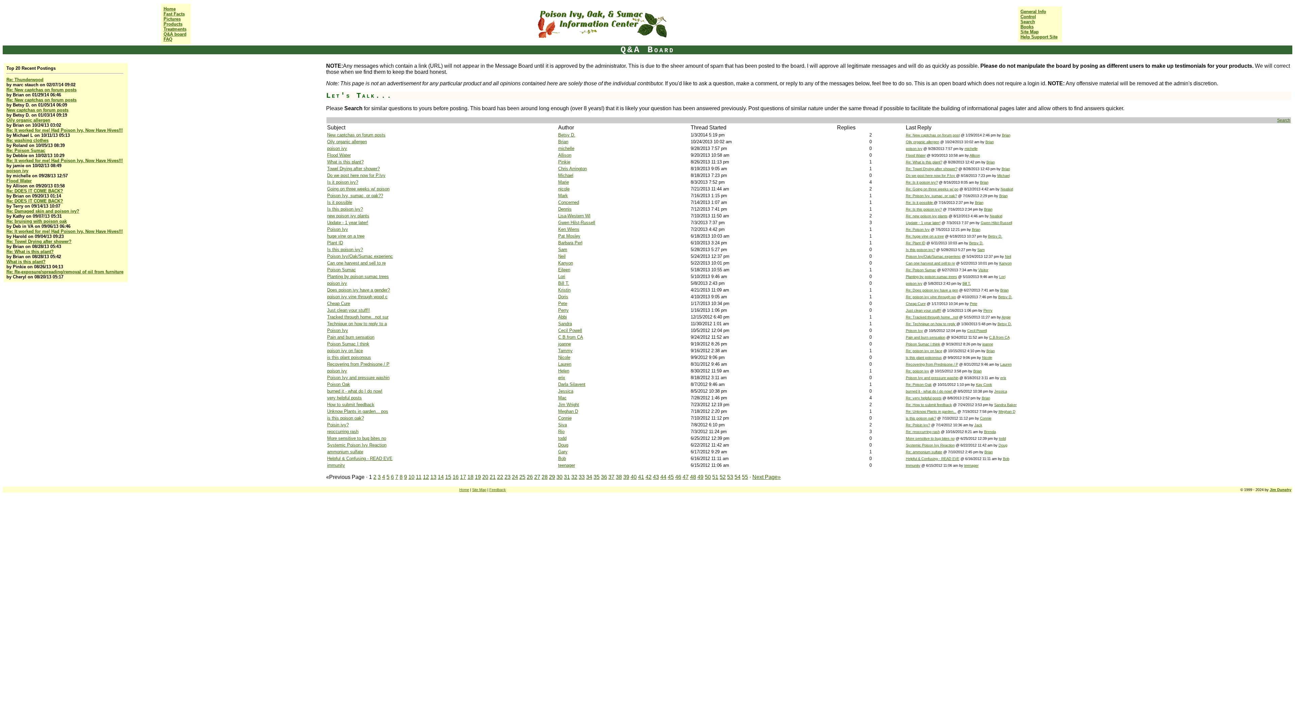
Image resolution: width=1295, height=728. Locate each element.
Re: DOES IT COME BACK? (34, 190)
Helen (563, 370)
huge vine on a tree (346, 236)
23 (508, 477)
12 (426, 477)
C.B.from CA (570, 337)
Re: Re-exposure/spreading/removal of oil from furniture (64, 271)
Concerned (568, 202)
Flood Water (19, 180)
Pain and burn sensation (350, 337)
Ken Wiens (568, 229)
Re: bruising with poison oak (36, 221)
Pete (562, 303)
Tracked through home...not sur (357, 317)
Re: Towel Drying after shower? (38, 241)
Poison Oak (338, 384)
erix (561, 377)
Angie (1006, 317)
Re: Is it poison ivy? (922, 182)
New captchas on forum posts (37, 110)
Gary (563, 451)
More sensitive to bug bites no (356, 438)
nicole (564, 188)
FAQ (168, 39)
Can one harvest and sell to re (356, 263)
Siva (562, 424)
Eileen (564, 269)
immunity (336, 465)
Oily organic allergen (28, 120)
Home (170, 8)
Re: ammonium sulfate (924, 452)
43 (656, 477)
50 (708, 477)
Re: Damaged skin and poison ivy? (42, 211)
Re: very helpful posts (924, 398)
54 (738, 477)
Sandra (565, 323)
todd (562, 438)
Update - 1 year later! (347, 222)
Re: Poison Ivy (918, 230)
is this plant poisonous (349, 357)
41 (641, 477)
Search (1027, 21)
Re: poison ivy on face (924, 351)
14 (441, 477)
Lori (561, 276)
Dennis (565, 209)
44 (663, 477)
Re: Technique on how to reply (931, 324)
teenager (566, 465)
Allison (564, 155)
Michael (565, 175)
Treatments (175, 29)
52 (723, 477)
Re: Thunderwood (25, 79)
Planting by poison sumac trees (358, 276)
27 (537, 477)
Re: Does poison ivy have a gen (932, 290)
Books (1027, 26)
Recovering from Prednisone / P (358, 364)
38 (619, 477)
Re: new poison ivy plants (927, 216)
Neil (562, 256)
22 (500, 477)
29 (552, 477)
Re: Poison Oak (919, 385)
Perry (563, 310)
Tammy (565, 350)
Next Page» (766, 477)
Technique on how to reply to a (357, 323)
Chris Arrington (572, 168)
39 (626, 477)
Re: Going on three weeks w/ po (932, 189)
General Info (1033, 11)
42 (648, 477)
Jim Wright (568, 404)
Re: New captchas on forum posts (41, 89)
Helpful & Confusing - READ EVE (360, 458)
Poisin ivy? (338, 424)
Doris (563, 296)
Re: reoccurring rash (923, 432)
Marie (563, 182)
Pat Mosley (569, 236)
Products (173, 24)
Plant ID (335, 242)
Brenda (990, 432)
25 (522, 477)
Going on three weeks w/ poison (358, 188)
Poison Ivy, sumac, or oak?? (355, 195)
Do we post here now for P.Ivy (356, 175)
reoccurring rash (342, 431)
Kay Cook (984, 385)
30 (559, 477)
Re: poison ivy (917, 371)
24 (515, 477)
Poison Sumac (341, 269)
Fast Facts (174, 14)
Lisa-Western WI (574, 215)
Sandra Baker (1005, 405)
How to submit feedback (350, 404)
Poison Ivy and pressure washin (358, 377)
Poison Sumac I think (348, 343)
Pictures (172, 19)
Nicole (564, 357)
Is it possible (339, 202)
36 (604, 477)
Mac (562, 397)
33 (582, 477)
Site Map (1029, 31)
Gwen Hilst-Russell (576, 222)
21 (493, 477)
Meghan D (568, 411)
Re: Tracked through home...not (932, 317)
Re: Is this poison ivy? (924, 209)
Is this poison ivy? (345, 209)
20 (485, 477)
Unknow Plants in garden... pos (357, 411)
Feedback (497, 490)
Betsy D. (566, 135)
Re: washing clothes (27, 140)
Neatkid (1007, 189)
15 (448, 477)
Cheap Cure (338, 303)
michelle (566, 148)
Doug (563, 445)
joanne (564, 343)
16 (456, 477)
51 (715, 477)
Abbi (562, 317)
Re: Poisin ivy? (918, 425)
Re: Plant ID (915, 243)
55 (745, 477)
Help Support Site (1039, 36)
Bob (562, 458)
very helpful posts (344, 397)
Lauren (564, 364)
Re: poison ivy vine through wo (931, 297)
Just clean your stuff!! (348, 310)
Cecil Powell (570, 330)
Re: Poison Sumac (25, 150)
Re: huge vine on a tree (925, 236)
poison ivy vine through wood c (357, 296)
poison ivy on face (345, 350)
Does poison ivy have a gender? (358, 290)
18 (470, 477)
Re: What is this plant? (30, 251)
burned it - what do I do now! (354, 391)
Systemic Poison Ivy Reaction (356, 445)
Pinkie (564, 161)
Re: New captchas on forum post (933, 135)
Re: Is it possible (920, 203)
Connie (565, 418)
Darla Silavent (571, 384)
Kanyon (565, 263)
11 (419, 477)
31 (567, 477)
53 (730, 477)
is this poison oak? (345, 418)
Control (1028, 16)
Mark (563, 195)
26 (530, 477)
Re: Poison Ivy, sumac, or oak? (931, 196)
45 (671, 477)
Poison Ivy (337, 229)
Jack (978, 425)
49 (700, 477)
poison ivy (17, 170)
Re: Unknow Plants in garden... (931, 412)
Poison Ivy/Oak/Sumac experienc (360, 256)
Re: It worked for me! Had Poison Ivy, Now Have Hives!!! (64, 130)
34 (589, 477)
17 (463, 477)
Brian (1006, 135)
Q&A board (175, 34)
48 (693, 477)
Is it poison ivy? (342, 182)
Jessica (565, 391)
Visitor (983, 270)
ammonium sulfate (345, 451)
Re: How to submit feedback (929, 405)
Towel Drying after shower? (353, 168)
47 (686, 477)
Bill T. (563, 283)
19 (478, 477)
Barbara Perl (570, 242)
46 (678, 477)
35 (597, 477)
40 (634, 477)
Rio (561, 431)
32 (574, 477)
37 (611, 477)
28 (545, 477)
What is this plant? (26, 261)
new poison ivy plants (348, 215)
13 (433, 477)
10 (411, 477)
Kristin (564, 290)
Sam (562, 249)
